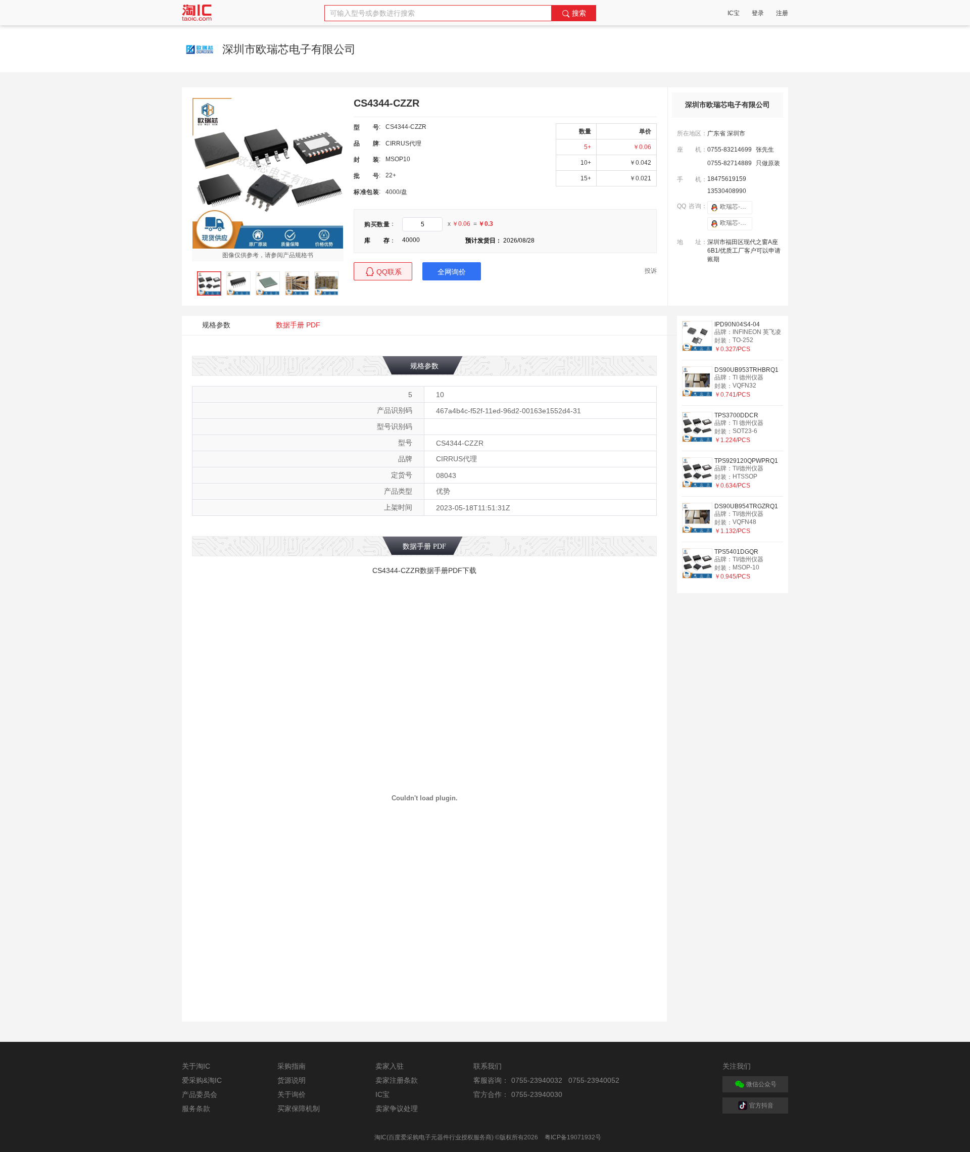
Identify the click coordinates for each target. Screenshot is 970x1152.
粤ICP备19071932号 (573, 1137)
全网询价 (452, 272)
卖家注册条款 (396, 1080)
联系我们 (487, 1066)
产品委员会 (199, 1094)
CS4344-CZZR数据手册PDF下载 (424, 570)
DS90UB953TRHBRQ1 (746, 369)
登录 (758, 13)
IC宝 (734, 13)
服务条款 (196, 1109)
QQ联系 (389, 272)
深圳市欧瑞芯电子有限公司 (727, 105)
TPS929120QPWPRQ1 (746, 460)
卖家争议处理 (396, 1109)
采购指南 (291, 1066)
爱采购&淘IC (202, 1080)
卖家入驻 (389, 1066)
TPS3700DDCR (736, 415)
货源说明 (291, 1080)
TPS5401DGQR (736, 551)
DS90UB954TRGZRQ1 (746, 506)
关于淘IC (196, 1066)
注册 (782, 13)
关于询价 (291, 1094)
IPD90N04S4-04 (737, 324)
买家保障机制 (298, 1109)
